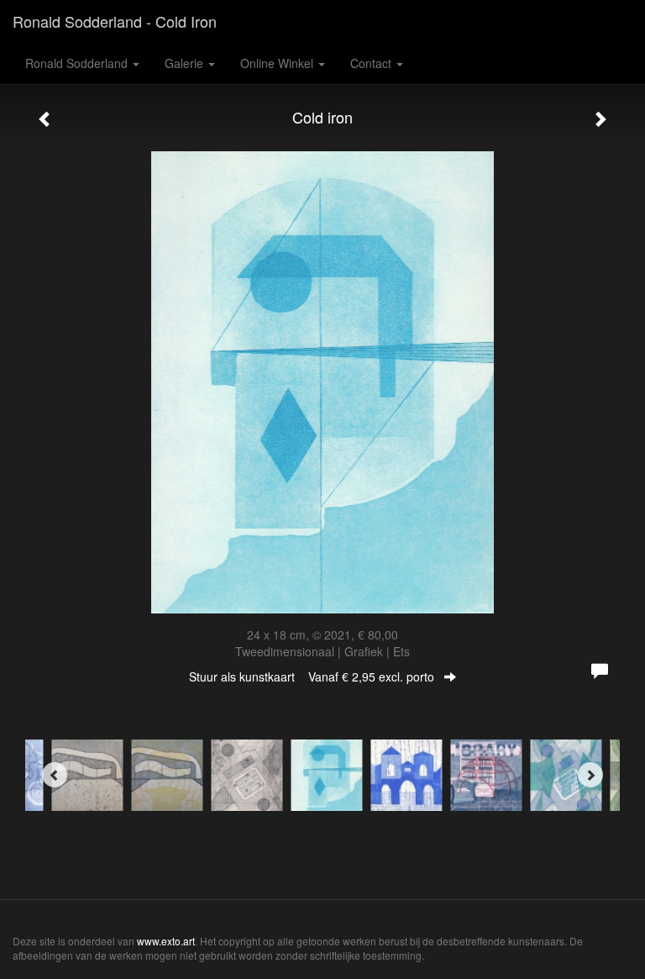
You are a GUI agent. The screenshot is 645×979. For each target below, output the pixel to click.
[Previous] (54, 774)
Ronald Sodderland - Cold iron (115, 21)
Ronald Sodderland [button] (78, 63)
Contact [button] (372, 63)
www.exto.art (166, 941)
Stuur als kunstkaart (311, 676)
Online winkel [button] (278, 63)
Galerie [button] (186, 63)
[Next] (590, 774)
